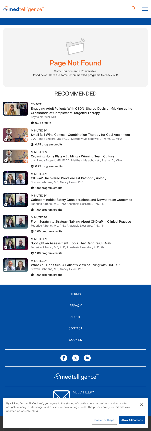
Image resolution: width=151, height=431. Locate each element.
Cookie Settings (104, 420)
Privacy (75, 305)
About (75, 317)
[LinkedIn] (87, 358)
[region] (75, 413)
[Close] (141, 404)
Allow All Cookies (132, 420)
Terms (75, 294)
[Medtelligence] (24, 9)
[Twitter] (75, 358)
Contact (75, 328)
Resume (15, 109)
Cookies (75, 340)
